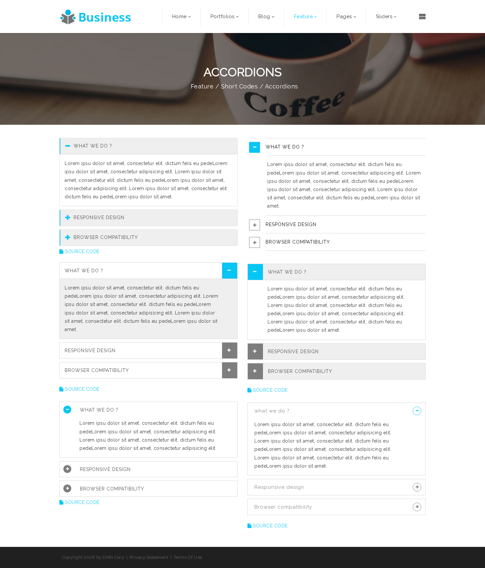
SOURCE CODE (82, 251)
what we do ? (272, 411)
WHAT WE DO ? (92, 146)
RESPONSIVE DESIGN (98, 217)
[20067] (96, 16)
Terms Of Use (188, 557)
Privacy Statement (149, 557)
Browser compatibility (283, 507)
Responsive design (279, 487)
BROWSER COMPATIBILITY (105, 237)
